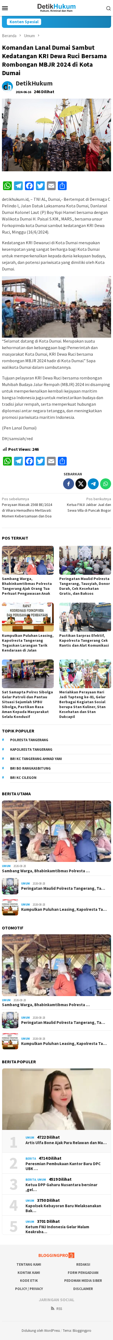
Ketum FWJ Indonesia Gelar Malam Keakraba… (57, 1229)
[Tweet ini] (80, 483)
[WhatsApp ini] (105, 483)
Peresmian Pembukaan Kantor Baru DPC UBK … (63, 1166)
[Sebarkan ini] (68, 483)
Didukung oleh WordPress (41, 1330)
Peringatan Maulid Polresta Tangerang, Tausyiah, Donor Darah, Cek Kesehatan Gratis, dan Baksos (84, 586)
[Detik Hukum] (57, 7)
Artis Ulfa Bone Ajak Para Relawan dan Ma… (66, 1142)
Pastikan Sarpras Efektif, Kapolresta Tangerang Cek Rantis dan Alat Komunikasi (84, 640)
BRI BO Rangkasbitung (30, 768)
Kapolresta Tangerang (31, 749)
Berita (31, 1159)
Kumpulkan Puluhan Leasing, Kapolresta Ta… (64, 909)
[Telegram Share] (93, 483)
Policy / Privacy (29, 1288)
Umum (6, 866)
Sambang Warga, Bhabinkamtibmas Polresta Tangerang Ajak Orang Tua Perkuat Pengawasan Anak (27, 586)
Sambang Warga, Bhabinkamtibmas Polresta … (46, 870)
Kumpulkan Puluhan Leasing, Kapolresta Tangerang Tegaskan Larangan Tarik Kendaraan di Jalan (27, 643)
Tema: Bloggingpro (77, 1330)
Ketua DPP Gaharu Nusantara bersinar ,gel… (61, 1187)
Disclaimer (83, 1288)
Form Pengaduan (83, 1272)
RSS (59, 1308)
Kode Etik (29, 1280)
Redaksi (83, 1264)
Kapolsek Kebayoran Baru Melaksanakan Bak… (63, 1208)
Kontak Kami (29, 1272)
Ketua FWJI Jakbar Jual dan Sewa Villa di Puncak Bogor (89, 504)
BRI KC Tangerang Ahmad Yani (36, 758)
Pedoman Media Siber (83, 1280)
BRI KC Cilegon (23, 777)
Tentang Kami (28, 1264)
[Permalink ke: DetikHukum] (7, 86)
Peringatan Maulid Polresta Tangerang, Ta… (63, 888)
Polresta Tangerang (29, 740)
